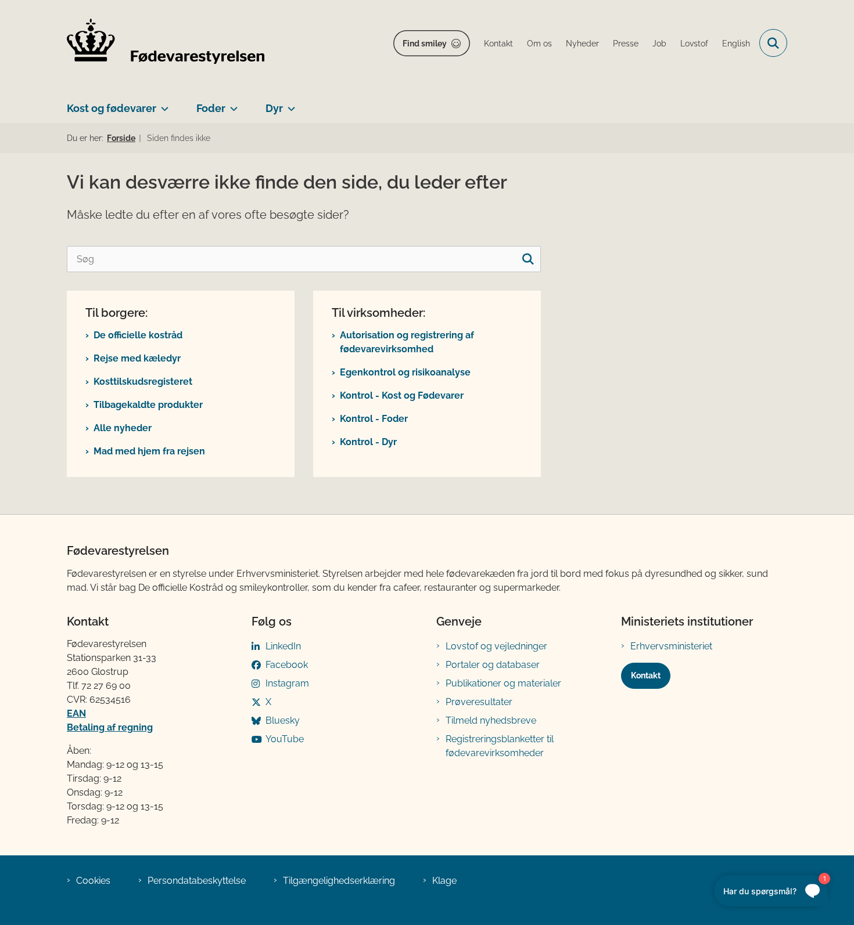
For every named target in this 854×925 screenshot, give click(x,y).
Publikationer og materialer (503, 683)
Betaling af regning (110, 727)
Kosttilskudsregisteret (143, 381)
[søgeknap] (528, 259)
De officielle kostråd (138, 335)
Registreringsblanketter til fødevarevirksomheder (500, 746)
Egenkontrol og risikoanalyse (405, 372)
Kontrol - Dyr (368, 441)
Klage (444, 880)
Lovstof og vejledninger (496, 646)
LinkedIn (283, 646)
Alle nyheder (123, 427)
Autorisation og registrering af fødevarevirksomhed (407, 342)
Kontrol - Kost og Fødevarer (402, 395)
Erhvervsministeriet (671, 646)
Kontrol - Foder (374, 418)
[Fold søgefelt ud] (773, 43)
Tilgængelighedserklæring (339, 880)
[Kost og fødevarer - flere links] (162, 103)
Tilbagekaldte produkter (148, 404)
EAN (76, 713)
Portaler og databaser (493, 664)
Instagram (287, 683)
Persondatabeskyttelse (197, 880)
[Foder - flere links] (231, 103)
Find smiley (425, 43)
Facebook (286, 664)
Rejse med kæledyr (137, 358)
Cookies (93, 880)
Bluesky (282, 720)
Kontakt (646, 675)
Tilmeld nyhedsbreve (491, 720)
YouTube (284, 739)
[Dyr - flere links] (289, 103)
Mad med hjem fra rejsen (149, 451)
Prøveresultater (479, 701)
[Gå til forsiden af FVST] (165, 43)
